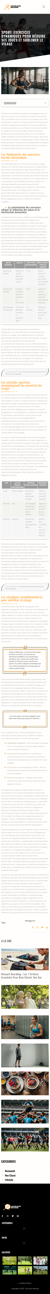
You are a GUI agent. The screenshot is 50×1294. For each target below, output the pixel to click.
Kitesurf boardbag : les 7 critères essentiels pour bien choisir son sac (21, 975)
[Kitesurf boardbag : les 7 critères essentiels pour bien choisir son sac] (25, 959)
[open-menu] (44, 7)
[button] (45, 103)
